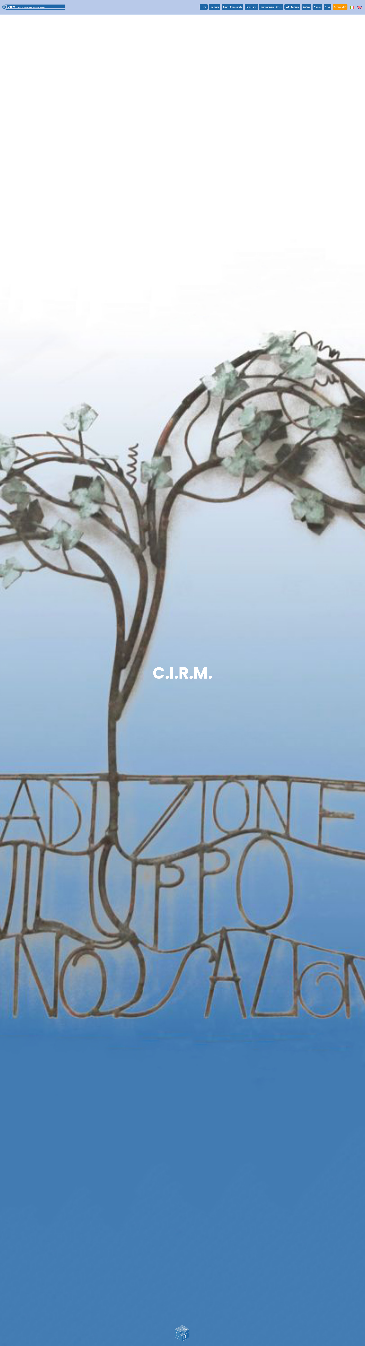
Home (203, 7)
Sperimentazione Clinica (271, 7)
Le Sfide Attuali (292, 7)
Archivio (317, 7)
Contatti (306, 7)
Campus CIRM (340, 7)
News (327, 7)
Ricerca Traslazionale (232, 7)
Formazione (251, 7)
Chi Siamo (214, 7)
